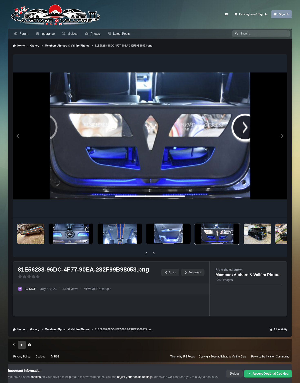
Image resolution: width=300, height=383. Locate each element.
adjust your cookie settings (135, 377)
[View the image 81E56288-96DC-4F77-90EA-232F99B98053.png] (217, 234)
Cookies (40, 356)
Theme (174, 356)
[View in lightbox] (150, 136)
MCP (32, 289)
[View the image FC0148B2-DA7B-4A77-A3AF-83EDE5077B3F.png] (71, 234)
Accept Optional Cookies (270, 373)
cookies (35, 377)
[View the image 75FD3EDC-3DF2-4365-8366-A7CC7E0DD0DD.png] (120, 234)
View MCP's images (97, 289)
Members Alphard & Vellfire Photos (248, 275)
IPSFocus (189, 356)
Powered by (270, 356)
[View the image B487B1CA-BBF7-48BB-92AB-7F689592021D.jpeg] (257, 234)
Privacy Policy (21, 356)
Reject (234, 373)
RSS (56, 356)
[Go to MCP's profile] (20, 289)
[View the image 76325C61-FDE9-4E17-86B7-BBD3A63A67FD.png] (168, 234)
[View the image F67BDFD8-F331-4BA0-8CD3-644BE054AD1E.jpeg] (30, 234)
